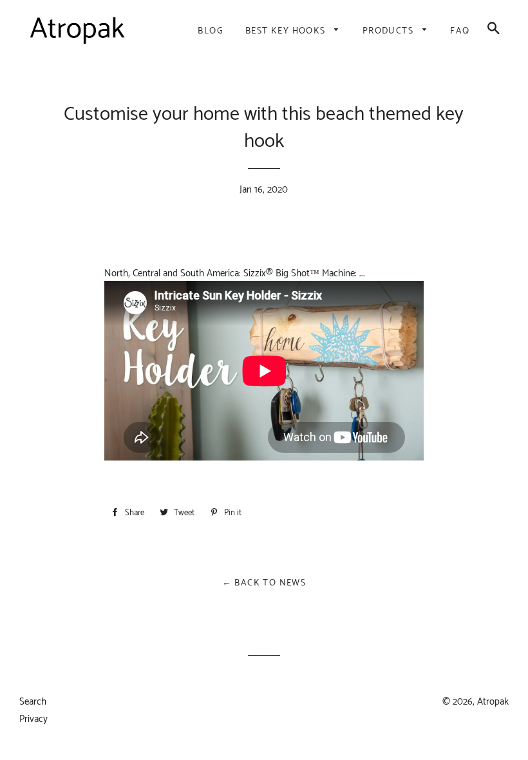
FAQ (459, 31)
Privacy (33, 719)
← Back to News (264, 583)
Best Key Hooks (286, 31)
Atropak (493, 702)
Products (390, 31)
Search (32, 702)
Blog (210, 31)
